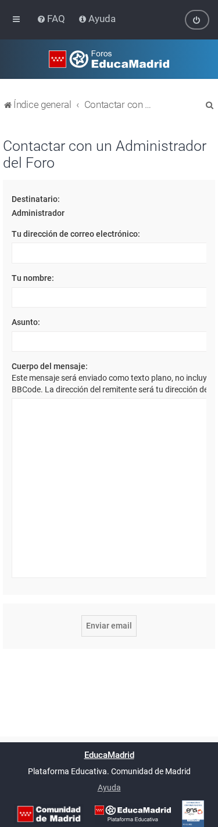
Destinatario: (36, 199)
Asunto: (26, 322)
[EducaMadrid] (133, 814)
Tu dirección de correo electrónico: (76, 234)
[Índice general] (109, 59)
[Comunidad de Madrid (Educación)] (49, 814)
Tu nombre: (33, 278)
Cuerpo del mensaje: (50, 366)
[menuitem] (52, 18)
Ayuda (109, 787)
